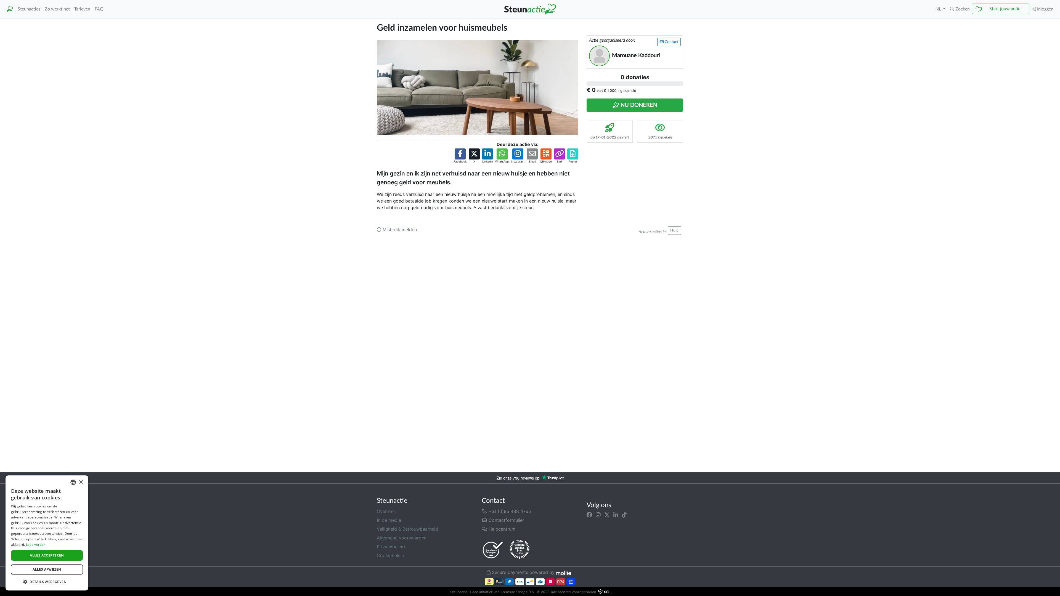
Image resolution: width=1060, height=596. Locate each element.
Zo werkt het (57, 9)
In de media (389, 520)
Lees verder (35, 544)
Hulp (674, 230)
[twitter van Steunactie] (607, 514)
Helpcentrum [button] (501, 529)
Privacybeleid (391, 546)
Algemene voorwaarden (401, 538)
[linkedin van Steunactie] (615, 514)
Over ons (386, 511)
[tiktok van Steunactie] (624, 514)
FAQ (99, 9)
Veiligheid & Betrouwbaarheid (407, 529)
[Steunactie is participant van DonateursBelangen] (493, 550)
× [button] (81, 482)
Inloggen (1044, 9)
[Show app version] (1056, 592)
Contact (671, 42)
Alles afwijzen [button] (47, 569)
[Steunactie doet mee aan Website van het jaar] (519, 549)
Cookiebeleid (390, 555)
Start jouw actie (1004, 9)
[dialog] (47, 532)
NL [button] (939, 9)
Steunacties (29, 9)
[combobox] (73, 482)
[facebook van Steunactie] (589, 514)
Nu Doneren (638, 105)
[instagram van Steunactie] (598, 514)
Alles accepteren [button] (47, 555)
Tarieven (82, 9)
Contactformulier (505, 520)
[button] (960, 9)
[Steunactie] (9, 9)
